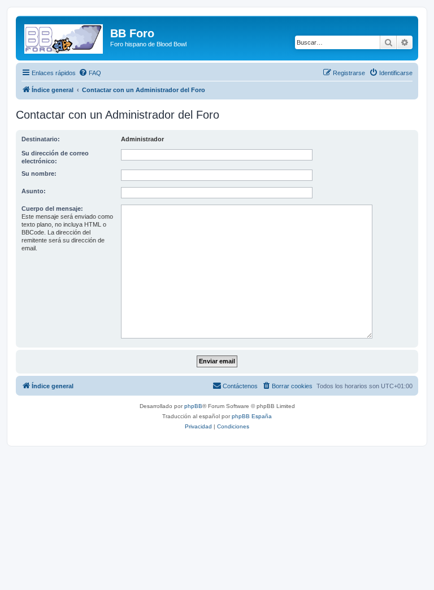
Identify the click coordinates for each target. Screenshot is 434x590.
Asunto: (33, 191)
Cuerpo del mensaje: (52, 208)
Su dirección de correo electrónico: (55, 157)
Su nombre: (39, 173)
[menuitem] (90, 73)
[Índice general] (64, 37)
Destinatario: (40, 139)
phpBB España (252, 416)
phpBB (193, 406)
